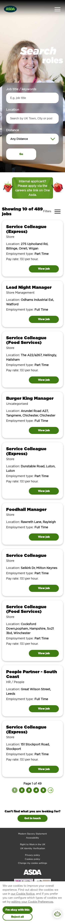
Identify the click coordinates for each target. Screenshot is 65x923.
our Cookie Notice (22, 893)
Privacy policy (32, 855)
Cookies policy (32, 859)
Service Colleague (26, 555)
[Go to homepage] (10, 8)
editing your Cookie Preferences (32, 901)
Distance (12, 130)
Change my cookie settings (32, 863)
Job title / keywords (21, 89)
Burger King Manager (30, 398)
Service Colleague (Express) (26, 229)
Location (12, 109)
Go (21, 154)
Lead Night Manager (29, 287)
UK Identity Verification (32, 848)
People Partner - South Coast (31, 674)
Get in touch (32, 818)
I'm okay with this (18, 909)
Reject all (17, 916)
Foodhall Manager (26, 509)
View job (44, 268)
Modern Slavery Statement (32, 834)
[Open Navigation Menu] (57, 9)
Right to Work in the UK (32, 844)
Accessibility (32, 838)
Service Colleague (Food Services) (26, 340)
